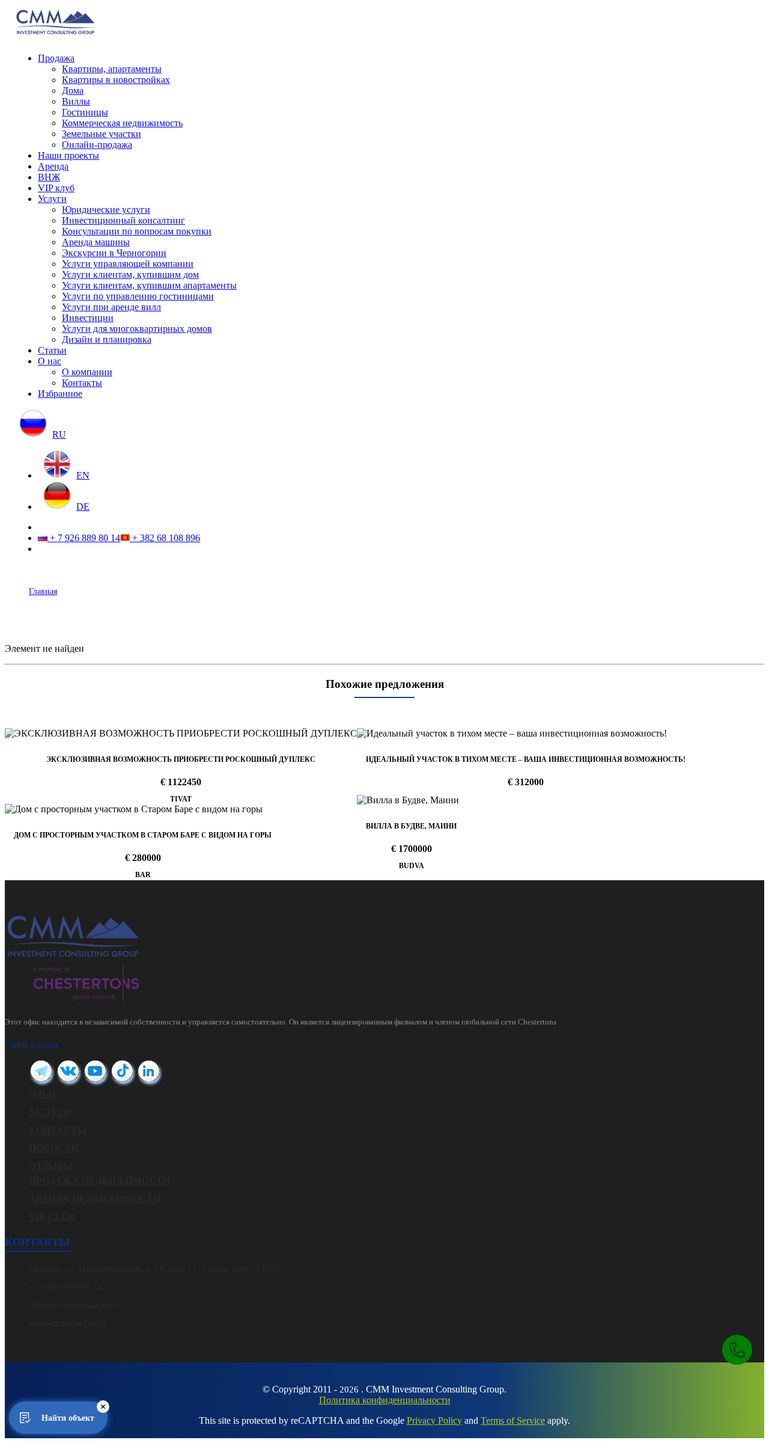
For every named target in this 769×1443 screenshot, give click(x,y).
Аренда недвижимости (94, 1198)
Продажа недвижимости (99, 1180)
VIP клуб (56, 188)
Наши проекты (68, 155)
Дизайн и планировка (106, 339)
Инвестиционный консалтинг (123, 220)
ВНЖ (49, 177)
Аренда (53, 166)
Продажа (56, 58)
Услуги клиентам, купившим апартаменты (149, 285)
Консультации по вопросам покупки (136, 231)
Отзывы (51, 1166)
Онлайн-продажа (97, 144)
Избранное (60, 393)
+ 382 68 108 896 (165, 538)
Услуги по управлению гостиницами (138, 296)
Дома (73, 90)
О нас (49, 361)
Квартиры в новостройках (116, 80)
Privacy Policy (434, 1420)
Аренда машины (96, 242)
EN (83, 475)
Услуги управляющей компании (127, 264)
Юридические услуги (106, 209)
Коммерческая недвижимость (122, 123)
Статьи (52, 350)
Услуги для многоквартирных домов (137, 328)
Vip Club (52, 1217)
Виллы (76, 101)
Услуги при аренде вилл (111, 307)
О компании (87, 372)
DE (83, 506)
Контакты (82, 383)
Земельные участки (101, 134)
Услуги (52, 199)
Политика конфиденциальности (385, 1400)
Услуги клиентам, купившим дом (130, 274)
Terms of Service (513, 1420)
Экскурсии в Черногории (114, 253)
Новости (53, 1148)
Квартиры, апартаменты (112, 69)
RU (59, 434)
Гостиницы (85, 112)
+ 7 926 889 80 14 (83, 538)
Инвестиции (88, 318)
